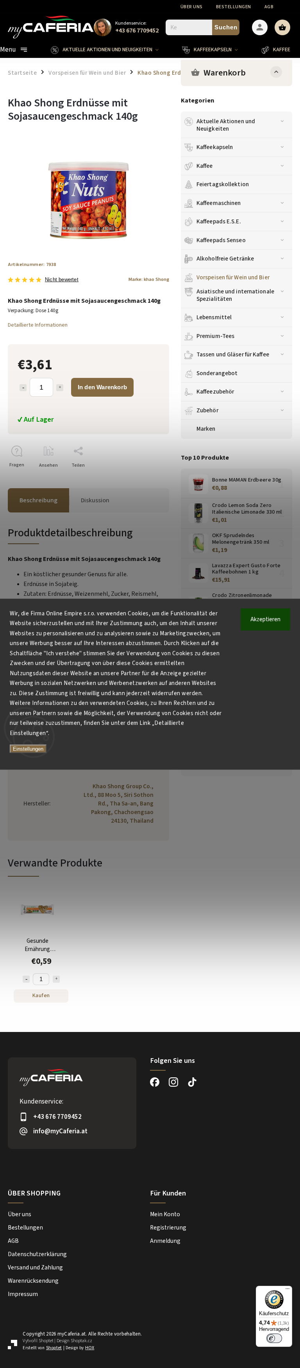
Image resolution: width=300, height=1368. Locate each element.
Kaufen (41, 995)
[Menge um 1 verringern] (23, 387)
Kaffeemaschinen (218, 203)
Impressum (23, 1294)
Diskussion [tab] (95, 500)
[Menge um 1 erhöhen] (59, 387)
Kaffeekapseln (214, 147)
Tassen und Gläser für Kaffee (232, 354)
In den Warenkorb (102, 387)
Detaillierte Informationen (38, 325)
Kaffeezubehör (215, 391)
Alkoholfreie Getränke (225, 258)
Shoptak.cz (81, 1340)
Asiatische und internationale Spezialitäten (235, 295)
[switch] (274, 1338)
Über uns (191, 7)
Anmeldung (165, 1241)
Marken (206, 428)
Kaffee (204, 166)
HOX (89, 1348)
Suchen (226, 27)
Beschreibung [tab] (38, 500)
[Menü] (287, 1290)
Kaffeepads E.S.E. (218, 221)
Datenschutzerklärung (37, 1254)
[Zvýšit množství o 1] (56, 979)
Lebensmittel (214, 317)
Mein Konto (165, 1214)
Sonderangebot (217, 373)
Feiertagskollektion (222, 184)
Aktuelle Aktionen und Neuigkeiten (225, 125)
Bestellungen (233, 7)
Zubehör (207, 410)
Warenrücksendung (33, 1280)
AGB (269, 7)
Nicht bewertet (62, 279)
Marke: (149, 279)
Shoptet (46, 1340)
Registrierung (168, 1227)
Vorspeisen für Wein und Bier (233, 277)
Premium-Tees (215, 336)
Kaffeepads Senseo (221, 240)
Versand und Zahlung (35, 1267)
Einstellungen (28, 749)
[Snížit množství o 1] (26, 979)
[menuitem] (110, 49)
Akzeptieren (265, 619)
